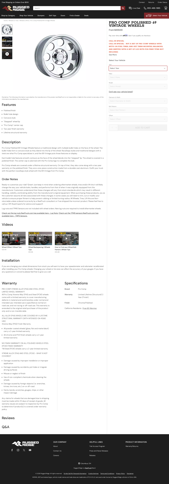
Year (110, 65)
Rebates (92, 455)
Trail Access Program (97, 446)
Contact (142, 2)
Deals (86, 15)
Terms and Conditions (107, 473)
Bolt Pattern (112, 106)
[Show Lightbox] (59, 57)
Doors (63, 15)
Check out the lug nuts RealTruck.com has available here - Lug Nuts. (30, 213)
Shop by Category (8, 15)
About (55, 446)
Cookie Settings (93, 473)
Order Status (162, 2)
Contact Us (57, 451)
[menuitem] (8, 16)
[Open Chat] (130, 8)
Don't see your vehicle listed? (121, 91)
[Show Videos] (7, 54)
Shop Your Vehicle (26, 15)
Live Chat (136, 8)
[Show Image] (7, 29)
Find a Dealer (75, 15)
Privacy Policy (120, 473)
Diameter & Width (114, 97)
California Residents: (81, 308)
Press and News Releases (98, 451)
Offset (111, 115)
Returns (151, 2)
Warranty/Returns (132, 446)
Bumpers (41, 15)
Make (110, 74)
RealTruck (88, 468)
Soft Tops (52, 15)
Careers (56, 455)
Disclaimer (130, 473)
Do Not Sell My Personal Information (75, 473)
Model (111, 83)
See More (113, 54)
